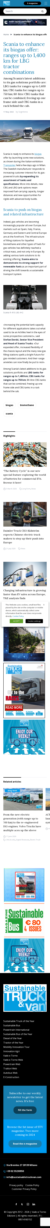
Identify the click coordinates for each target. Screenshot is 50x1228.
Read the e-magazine (25, 1143)
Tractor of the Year (13, 1042)
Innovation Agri (11, 1051)
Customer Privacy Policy (24, 1189)
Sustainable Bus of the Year (17, 1034)
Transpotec (9, 165)
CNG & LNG (10, 840)
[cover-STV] (25, 690)
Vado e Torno (10, 1055)
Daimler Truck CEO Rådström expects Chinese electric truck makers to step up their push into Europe (23, 536)
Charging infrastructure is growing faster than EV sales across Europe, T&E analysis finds (24, 594)
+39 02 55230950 (15, 1171)
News (33, 489)
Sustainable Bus (11, 1025)
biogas (38, 153)
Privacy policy (16, 1185)
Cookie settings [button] (34, 621)
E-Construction (11, 1077)
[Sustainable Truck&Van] (6, 3)
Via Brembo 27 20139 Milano (21, 1165)
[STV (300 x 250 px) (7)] (24, 885)
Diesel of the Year (12, 1038)
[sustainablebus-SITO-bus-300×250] (25, 644)
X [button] (43, 604)
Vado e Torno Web (13, 1059)
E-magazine (32, 3)
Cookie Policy (32, 1185)
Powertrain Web (11, 1064)
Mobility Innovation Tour (16, 1047)
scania (9, 413)
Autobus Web (10, 1072)
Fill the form (25, 1110)
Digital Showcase (22, 840)
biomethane (27, 405)
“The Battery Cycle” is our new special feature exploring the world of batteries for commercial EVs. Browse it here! (24, 476)
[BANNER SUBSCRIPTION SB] (24, 920)
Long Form (26, 489)
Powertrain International (16, 1029)
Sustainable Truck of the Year (18, 1021)
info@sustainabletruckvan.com (23, 1177)
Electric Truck (35, 840)
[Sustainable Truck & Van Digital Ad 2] (25, 22)
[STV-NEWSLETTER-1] (25, 737)
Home (6, 34)
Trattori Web (10, 1068)
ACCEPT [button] (16, 621)
